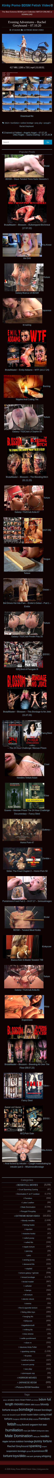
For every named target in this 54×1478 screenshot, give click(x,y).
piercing (29, 1251)
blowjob (14, 1410)
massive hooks (29, 1233)
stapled (29, 1268)
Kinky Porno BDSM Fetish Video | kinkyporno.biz (29, 1469)
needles (44, 1436)
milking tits (28, 1330)
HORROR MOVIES (28, 1378)
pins (29, 1255)
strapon (44, 1446)
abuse (5, 1400)
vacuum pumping (33, 1456)
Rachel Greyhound (27, 126)
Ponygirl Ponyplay (28, 1211)
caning (42, 1414)
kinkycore (28, 1321)
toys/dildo (19, 1456)
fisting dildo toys (28, 1312)
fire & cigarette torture (28, 1308)
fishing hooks (29, 1225)
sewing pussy (29, 1260)
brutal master (28, 1282)
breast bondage (28, 1277)
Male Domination (28, 1207)
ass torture (34, 1400)
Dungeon (16, 1419)
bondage (26, 1409)
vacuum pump (28, 1364)
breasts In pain (15, 1415)
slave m (28, 1343)
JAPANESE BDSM (28, 1382)
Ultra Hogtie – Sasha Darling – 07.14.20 (32, 135)
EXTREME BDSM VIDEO (34, 30)
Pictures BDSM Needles (27, 1387)
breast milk (5, 1415)
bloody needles (28, 1220)
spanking (35, 1446)
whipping (46, 1456)
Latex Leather (28, 1203)
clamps (28, 1290)
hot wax (43, 1424)
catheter (28, 1286)
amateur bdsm (14, 1400)
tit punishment (38, 1451)
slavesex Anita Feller (28, 1347)
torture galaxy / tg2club (29, 1273)
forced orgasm (30, 1424)
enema (28, 1303)
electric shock (28, 1299)
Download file (27, 116)
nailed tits (29, 1242)
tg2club (28, 1451)
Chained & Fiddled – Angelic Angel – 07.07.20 (25, 133)
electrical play (26, 1419)
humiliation (15, 123)
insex (25, 1431)
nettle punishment (28, 1338)
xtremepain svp (28, 1373)
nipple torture (29, 1247)
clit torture (28, 1295)
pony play (38, 123)
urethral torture (28, 1360)
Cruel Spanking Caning (28, 1189)
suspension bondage (16, 1451)
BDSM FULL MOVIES (27, 1185)
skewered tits (29, 1264)
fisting (19, 1425)
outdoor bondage (27, 123)
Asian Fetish (25, 1400)
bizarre (37, 1405)
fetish (7, 123)
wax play (28, 1369)
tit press (28, 1356)
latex (47, 1431)
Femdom (28, 1198)
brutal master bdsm (30, 1414)
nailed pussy (29, 1238)
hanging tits (28, 1316)
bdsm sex (29, 1404)
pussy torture (43, 1441)
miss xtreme (28, 1334)
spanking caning (28, 1351)
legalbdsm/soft (28, 1325)
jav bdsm (32, 1431)
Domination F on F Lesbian (28, 1194)
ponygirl (47, 123)
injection (29, 1229)
